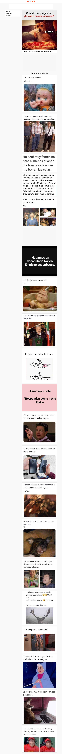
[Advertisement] (31, 6)
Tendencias (9, 13)
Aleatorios (8, 15)
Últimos (8, 11)
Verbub (31, 1)
